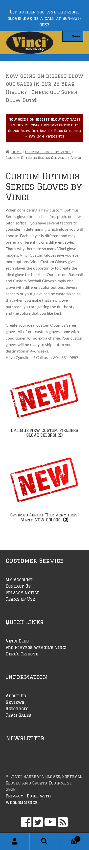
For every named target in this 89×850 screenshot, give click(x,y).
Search (44, 841)
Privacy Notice (22, 592)
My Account (19, 579)
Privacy (14, 796)
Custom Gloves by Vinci (48, 152)
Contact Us (18, 586)
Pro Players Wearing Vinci (36, 647)
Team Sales (18, 715)
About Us (16, 696)
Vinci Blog (17, 641)
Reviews (15, 702)
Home (16, 152)
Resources (17, 709)
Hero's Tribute (22, 654)
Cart (68, 837)
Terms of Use (20, 599)
